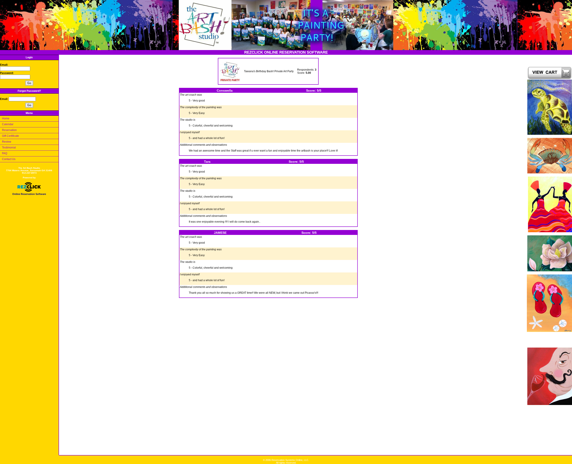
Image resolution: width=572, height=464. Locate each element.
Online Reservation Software (29, 194)
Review (6, 141)
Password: (7, 73)
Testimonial (9, 147)
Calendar (7, 124)
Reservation (9, 130)
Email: (4, 64)
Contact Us (8, 159)
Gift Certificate (10, 135)
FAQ (4, 153)
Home (5, 118)
